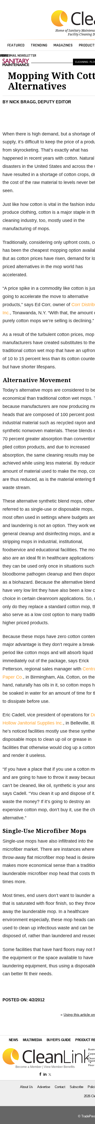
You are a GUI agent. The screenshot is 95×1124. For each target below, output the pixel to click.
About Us (26, 1087)
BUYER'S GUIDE (59, 1040)
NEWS (13, 1040)
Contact (60, 1087)
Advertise (43, 1087)
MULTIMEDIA (32, 1040)
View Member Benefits (59, 1067)
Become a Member (28, 1067)
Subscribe (76, 1087)
